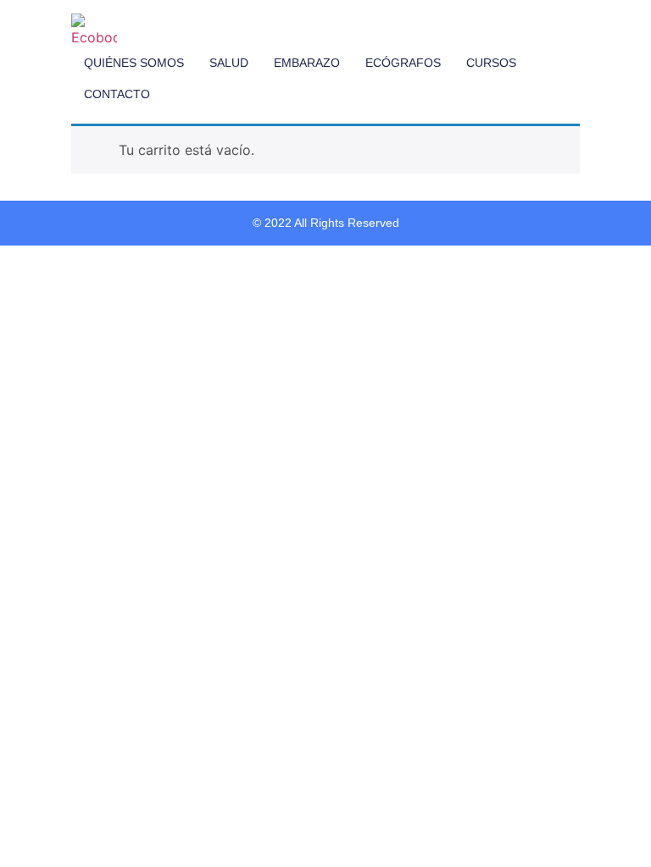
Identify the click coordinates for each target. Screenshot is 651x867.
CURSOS (491, 62)
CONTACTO (117, 94)
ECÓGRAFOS (403, 62)
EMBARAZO (307, 62)
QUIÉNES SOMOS (134, 62)
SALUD (228, 62)
